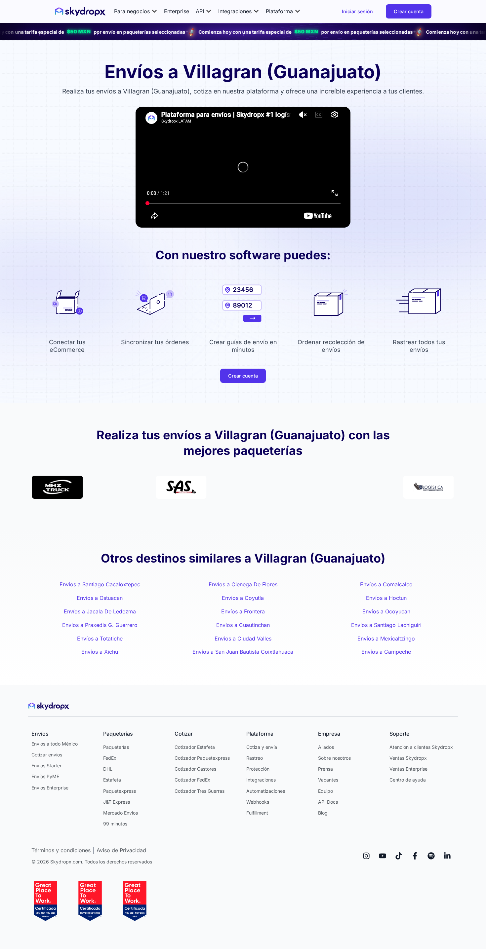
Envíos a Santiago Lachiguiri (386, 625)
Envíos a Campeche (386, 651)
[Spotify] (431, 856)
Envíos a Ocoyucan (386, 611)
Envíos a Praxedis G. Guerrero (100, 625)
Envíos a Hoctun (386, 598)
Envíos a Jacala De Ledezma (100, 611)
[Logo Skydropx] (80, 12)
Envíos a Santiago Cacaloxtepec (100, 584)
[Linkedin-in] (447, 856)
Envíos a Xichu (99, 651)
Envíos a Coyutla (243, 598)
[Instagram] (366, 856)
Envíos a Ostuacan (100, 598)
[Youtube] (382, 856)
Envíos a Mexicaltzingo (386, 638)
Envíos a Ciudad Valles (243, 638)
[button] (136, 11)
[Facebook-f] (415, 856)
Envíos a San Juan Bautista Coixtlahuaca (242, 651)
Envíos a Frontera (243, 611)
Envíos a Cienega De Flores (243, 584)
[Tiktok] (398, 856)
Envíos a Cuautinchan (243, 625)
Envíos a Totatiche (100, 638)
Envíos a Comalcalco (386, 584)
